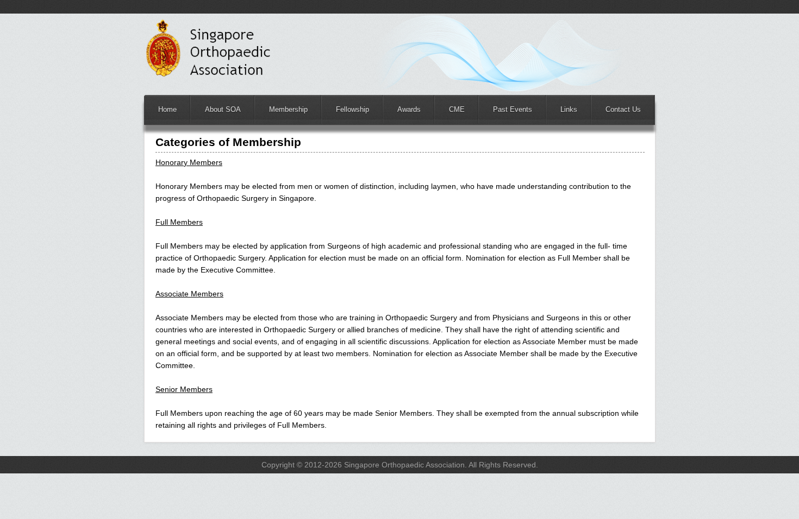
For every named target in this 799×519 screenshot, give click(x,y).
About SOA (223, 109)
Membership (288, 109)
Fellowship (352, 109)
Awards (409, 109)
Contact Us (623, 109)
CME (457, 109)
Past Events (512, 109)
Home (167, 109)
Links (568, 109)
